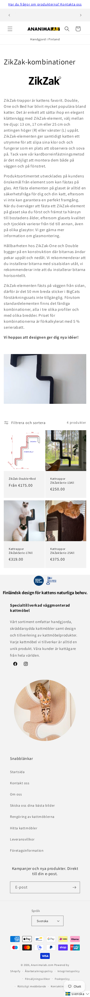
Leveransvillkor (22, 839)
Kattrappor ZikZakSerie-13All (62, 480)
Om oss (16, 794)
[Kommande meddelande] (80, 15)
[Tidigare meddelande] (9, 15)
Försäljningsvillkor (37, 979)
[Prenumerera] (74, 887)
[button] (10, 28)
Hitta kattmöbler (24, 828)
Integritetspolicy (69, 971)
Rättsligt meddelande (32, 986)
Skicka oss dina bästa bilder (32, 805)
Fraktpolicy (62, 979)
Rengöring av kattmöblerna (32, 816)
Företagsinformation (27, 850)
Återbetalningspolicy (39, 971)
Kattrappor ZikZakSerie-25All (62, 551)
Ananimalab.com (42, 965)
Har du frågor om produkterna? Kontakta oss (45, 4)
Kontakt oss (20, 783)
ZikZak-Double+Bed (22, 478)
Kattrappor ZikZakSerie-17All (20, 551)
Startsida (17, 772)
